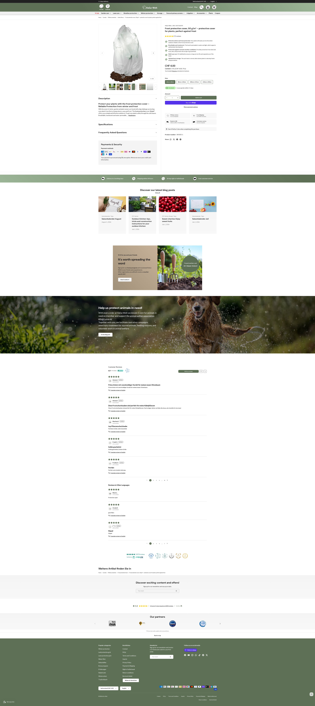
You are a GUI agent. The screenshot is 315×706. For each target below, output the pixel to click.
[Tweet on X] (174, 139)
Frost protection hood (123, 572)
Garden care (105, 13)
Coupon (217, 13)
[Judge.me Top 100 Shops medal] (171, 555)
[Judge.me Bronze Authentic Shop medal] (178, 555)
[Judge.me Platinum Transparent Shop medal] (158, 555)
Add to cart (198, 97)
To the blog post (105, 334)
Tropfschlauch (102, 679)
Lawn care (116, 13)
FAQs (124, 652)
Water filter (102, 659)
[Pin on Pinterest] (180, 139)
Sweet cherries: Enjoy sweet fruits (171, 220)
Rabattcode (102, 673)
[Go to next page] (167, 480)
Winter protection (147, 13)
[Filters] (201, 371)
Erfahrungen (102, 669)
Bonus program (103, 666)
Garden (104, 17)
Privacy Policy (127, 662)
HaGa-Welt (168, 25)
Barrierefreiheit (127, 676)
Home (99, 17)
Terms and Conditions (129, 656)
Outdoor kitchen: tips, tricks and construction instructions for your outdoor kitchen (142, 222)
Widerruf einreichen (131, 680)
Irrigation (190, 13)
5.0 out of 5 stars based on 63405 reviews (161, 606)
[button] (214, 7)
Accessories (201, 13)
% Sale (97, 13)
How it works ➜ (124, 279)
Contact (125, 649)
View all (157, 193)
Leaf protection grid (104, 652)
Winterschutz (102, 676)
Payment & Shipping (129, 666)
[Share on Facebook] (177, 139)
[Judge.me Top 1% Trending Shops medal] (185, 555)
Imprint (125, 659)
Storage (159, 13)
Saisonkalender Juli (200, 219)
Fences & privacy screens (174, 13)
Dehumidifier (102, 662)
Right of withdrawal (129, 669)
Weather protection (130, 13)
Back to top (157, 635)
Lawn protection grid (104, 656)
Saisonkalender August (111, 219)
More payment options (191, 107)
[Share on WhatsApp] (170, 139)
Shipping (174, 71)
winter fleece (121, 17)
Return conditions (128, 673)
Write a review (188, 371)
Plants (211, 13)
